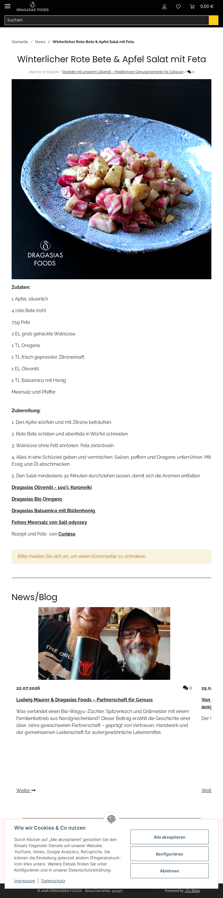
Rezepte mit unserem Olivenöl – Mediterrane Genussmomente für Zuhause (123, 72)
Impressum (24, 880)
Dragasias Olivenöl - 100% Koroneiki (52, 487)
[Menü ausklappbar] (7, 3)
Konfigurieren (169, 853)
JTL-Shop (192, 891)
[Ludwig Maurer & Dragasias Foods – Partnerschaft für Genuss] (104, 643)
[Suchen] (213, 20)
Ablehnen (169, 870)
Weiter (23, 790)
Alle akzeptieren (170, 837)
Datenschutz (53, 880)
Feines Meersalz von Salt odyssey (49, 522)
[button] (164, 6)
